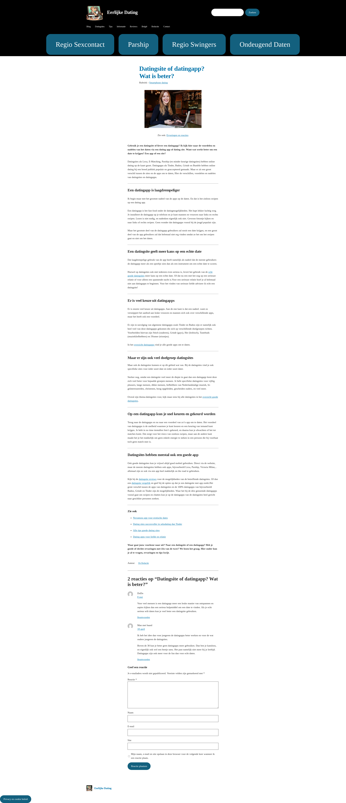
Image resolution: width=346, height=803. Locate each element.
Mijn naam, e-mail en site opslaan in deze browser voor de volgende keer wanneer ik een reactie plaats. (173, 756)
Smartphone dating (158, 82)
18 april (141, 629)
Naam (130, 712)
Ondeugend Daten (265, 44)
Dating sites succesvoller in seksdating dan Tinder (157, 524)
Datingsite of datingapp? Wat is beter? (171, 72)
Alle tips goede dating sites (146, 530)
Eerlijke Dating (122, 12)
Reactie (132, 679)
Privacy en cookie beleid (16, 799)
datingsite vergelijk (141, 483)
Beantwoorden (143, 617)
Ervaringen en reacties (177, 135)
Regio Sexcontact (80, 44)
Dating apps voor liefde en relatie (149, 536)
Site (129, 740)
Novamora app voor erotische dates (150, 517)
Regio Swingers (194, 44)
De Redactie (143, 563)
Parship (138, 44)
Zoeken (252, 12)
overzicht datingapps (144, 344)
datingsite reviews (148, 479)
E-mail (131, 726)
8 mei (140, 597)
